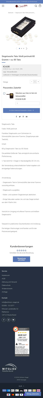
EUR (20, 386)
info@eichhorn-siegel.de (10, 302)
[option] (21, 31)
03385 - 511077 (8, 305)
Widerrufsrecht (7, 289)
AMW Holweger (21, 380)
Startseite (10, 12)
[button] (19, 48)
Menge (5, 82)
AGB (3, 279)
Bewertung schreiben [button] (22, 259)
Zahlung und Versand (9, 282)
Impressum (6, 275)
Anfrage (4, 292)
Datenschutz (6, 285)
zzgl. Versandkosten (10, 72)
